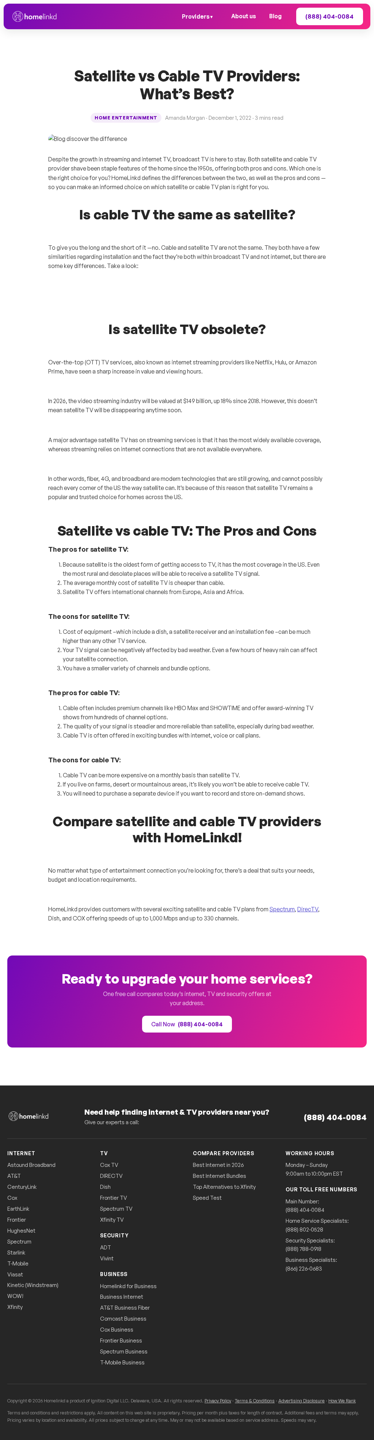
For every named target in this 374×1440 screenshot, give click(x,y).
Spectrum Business (124, 1351)
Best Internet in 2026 (218, 1164)
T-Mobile (17, 1263)
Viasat (15, 1274)
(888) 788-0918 (303, 1248)
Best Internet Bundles (219, 1175)
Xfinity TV (112, 1219)
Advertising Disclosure (301, 1400)
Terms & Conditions (255, 1400)
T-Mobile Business (122, 1362)
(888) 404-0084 (335, 1117)
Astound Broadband (31, 1164)
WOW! (15, 1295)
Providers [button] (196, 16)
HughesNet (21, 1230)
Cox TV (109, 1164)
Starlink (16, 1252)
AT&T (14, 1175)
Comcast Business (123, 1318)
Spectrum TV (116, 1208)
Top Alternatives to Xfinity (224, 1186)
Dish (105, 1186)
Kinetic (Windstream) (32, 1285)
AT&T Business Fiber (125, 1307)
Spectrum (282, 909)
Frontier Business (121, 1340)
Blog (275, 16)
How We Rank (342, 1400)
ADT (105, 1247)
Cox (12, 1197)
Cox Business (116, 1329)
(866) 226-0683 (304, 1268)
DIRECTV (111, 1175)
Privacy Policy (218, 1400)
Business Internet (121, 1296)
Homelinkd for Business (128, 1286)
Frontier (16, 1219)
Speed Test (207, 1197)
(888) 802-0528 (304, 1229)
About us (243, 16)
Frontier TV (113, 1197)
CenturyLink (22, 1186)
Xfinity (15, 1306)
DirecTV (307, 909)
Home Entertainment (126, 117)
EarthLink (18, 1208)
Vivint (107, 1258)
